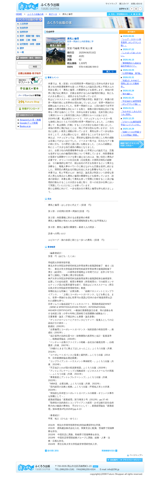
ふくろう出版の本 (35, 14)
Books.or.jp (25, 126)
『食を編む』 (127, 94)
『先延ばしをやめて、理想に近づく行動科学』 (131, 83)
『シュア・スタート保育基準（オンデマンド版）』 (131, 42)
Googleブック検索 (29, 123)
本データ (53, 14)
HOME (19, 14)
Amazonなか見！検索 (30, 120)
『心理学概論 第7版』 (131, 73)
